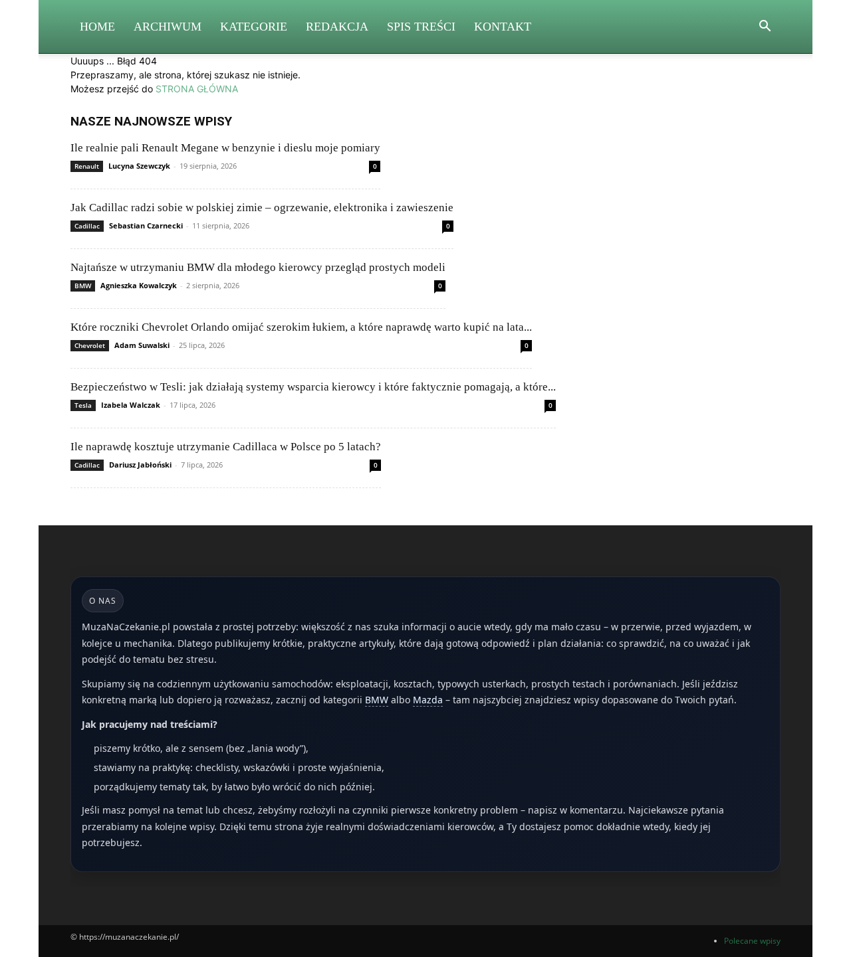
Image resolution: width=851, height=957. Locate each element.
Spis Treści (421, 26)
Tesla (83, 405)
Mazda (428, 699)
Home (97, 26)
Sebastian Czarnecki (146, 225)
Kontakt (502, 26)
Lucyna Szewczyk (139, 166)
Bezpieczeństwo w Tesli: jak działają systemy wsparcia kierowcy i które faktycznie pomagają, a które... (313, 387)
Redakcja (337, 26)
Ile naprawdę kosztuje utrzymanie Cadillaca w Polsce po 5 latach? (225, 446)
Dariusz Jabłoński (140, 465)
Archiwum (167, 26)
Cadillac (87, 225)
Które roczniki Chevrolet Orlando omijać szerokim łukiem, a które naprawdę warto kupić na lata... (301, 327)
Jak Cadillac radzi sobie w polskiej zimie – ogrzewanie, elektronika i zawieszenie (261, 207)
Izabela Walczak (130, 405)
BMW (82, 285)
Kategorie (253, 26)
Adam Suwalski (142, 345)
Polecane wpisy (752, 940)
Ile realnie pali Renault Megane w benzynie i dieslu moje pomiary (225, 147)
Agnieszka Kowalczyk (138, 285)
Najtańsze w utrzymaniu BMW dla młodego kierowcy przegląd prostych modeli (257, 267)
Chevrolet (89, 345)
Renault (86, 166)
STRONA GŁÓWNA (197, 88)
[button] (765, 27)
